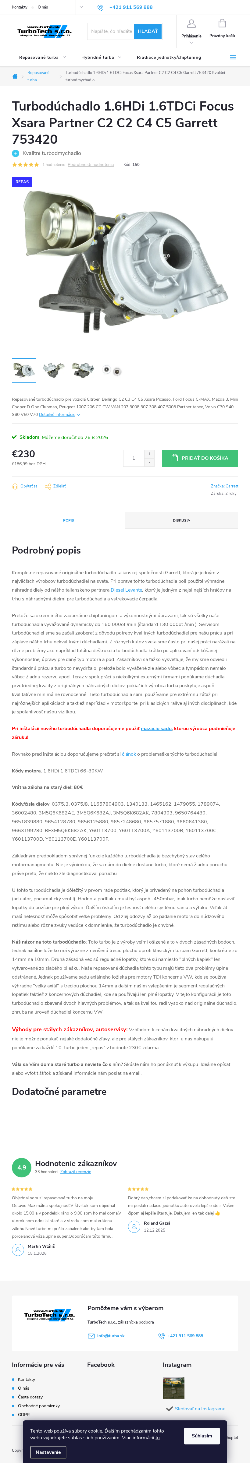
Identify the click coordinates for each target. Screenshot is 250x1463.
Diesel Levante (126, 590)
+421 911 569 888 (185, 1336)
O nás (43, 7)
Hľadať (148, 31)
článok (129, 754)
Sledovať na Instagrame (200, 1408)
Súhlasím (202, 1436)
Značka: (224, 486)
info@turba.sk (111, 1336)
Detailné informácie (57, 414)
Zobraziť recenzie (75, 1172)
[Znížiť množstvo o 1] (149, 462)
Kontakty (19, 7)
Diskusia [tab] (181, 520)
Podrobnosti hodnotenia (91, 164)
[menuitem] (43, 57)
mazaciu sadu (156, 728)
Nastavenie (48, 1452)
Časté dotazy (30, 1397)
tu (157, 1437)
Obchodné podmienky (39, 1406)
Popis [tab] (68, 520)
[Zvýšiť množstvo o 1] (149, 454)
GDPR (24, 1415)
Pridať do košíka (205, 458)
